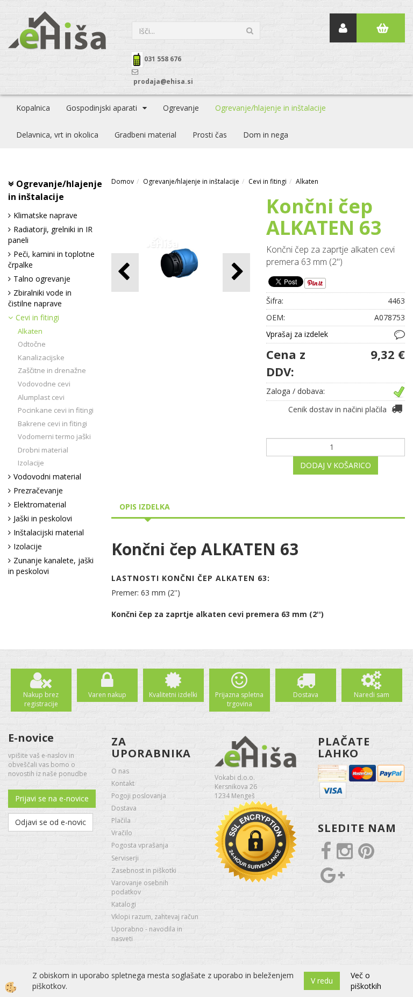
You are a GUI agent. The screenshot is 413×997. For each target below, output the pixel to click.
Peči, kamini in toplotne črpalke (51, 259)
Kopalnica (33, 108)
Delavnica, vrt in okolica (57, 135)
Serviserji (125, 858)
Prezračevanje (38, 490)
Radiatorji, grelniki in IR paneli (50, 234)
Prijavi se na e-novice (52, 798)
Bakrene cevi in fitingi (52, 423)
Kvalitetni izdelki (173, 694)
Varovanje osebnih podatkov (139, 887)
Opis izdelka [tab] (144, 506)
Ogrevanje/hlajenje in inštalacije (270, 108)
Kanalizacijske (41, 357)
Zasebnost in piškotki (143, 870)
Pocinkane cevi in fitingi (56, 410)
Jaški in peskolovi (42, 518)
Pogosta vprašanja (139, 845)
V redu (322, 981)
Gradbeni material (145, 135)
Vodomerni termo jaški (54, 436)
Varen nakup (107, 694)
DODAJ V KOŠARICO (335, 465)
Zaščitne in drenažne (52, 370)
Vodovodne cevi (44, 384)
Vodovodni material (47, 476)
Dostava (305, 694)
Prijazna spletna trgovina (239, 699)
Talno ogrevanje (41, 279)
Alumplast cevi (41, 397)
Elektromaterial (39, 504)
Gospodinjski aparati (101, 108)
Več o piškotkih (366, 980)
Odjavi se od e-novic (50, 822)
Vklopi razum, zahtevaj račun (154, 916)
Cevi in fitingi (37, 317)
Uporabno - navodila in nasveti (146, 933)
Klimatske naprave (45, 215)
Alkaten (30, 331)
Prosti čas (210, 135)
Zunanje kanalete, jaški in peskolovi (51, 565)
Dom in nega (265, 135)
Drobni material (43, 450)
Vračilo (121, 832)
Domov (122, 181)
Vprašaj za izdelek (297, 334)
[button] (236, 272)
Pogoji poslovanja (138, 795)
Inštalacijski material (48, 532)
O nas (120, 771)
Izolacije (31, 463)
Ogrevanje (181, 108)
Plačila (121, 820)
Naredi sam (371, 694)
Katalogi (123, 904)
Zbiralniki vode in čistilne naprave (40, 298)
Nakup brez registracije (41, 699)
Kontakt (122, 783)
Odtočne (32, 344)
